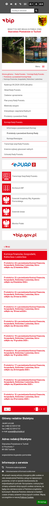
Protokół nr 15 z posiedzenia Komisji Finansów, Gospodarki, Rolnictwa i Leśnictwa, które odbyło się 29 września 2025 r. (24, 396)
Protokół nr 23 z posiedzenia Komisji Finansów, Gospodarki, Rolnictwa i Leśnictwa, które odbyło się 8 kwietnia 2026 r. (24, 280)
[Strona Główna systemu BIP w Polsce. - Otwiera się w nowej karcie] (8, 20)
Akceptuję (42, 502)
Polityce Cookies (27, 497)
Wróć (7, 247)
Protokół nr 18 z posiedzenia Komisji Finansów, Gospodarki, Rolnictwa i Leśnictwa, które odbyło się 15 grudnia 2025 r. (24, 353)
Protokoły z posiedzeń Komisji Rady (17, 77)
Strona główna (7, 74)
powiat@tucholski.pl (16, 431)
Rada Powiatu (20, 74)
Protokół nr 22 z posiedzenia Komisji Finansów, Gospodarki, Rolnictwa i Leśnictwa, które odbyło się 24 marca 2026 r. (24, 294)
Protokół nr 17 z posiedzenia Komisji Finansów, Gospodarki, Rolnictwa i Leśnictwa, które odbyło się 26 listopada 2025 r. (24, 367)
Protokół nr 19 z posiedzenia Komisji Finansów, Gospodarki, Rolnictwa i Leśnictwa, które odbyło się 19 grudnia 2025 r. (24, 338)
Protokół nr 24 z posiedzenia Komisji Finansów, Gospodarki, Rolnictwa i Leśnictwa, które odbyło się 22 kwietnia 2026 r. (24, 265)
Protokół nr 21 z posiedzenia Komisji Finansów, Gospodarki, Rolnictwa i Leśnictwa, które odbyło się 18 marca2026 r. (24, 309)
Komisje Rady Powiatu (35, 74)
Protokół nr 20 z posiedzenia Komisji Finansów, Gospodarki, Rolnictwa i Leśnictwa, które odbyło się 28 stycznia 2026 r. (24, 323)
